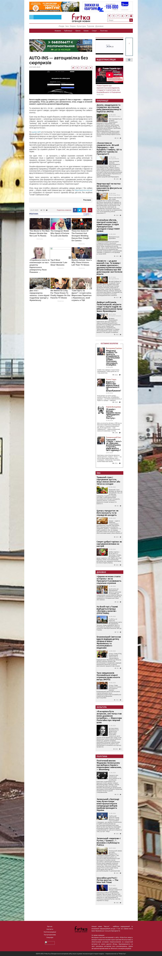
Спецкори (49, 937)
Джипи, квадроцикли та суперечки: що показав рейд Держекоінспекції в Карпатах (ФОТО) (109, 108)
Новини (58, 31)
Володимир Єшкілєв (114, 348)
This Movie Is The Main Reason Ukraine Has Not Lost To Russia (40, 233)
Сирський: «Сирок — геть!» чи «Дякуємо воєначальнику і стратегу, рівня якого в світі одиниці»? (114, 444)
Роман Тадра (111, 379)
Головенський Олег (113, 437)
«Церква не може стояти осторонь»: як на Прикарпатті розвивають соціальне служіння (109, 579)
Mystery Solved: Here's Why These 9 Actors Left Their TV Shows (82, 262)
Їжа (67, 26)
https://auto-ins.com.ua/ (83, 190)
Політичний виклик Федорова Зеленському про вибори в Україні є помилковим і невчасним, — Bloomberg (109, 765)
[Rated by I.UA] (50, 943)
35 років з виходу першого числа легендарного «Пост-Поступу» (113, 413)
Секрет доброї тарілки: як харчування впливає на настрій (109, 543)
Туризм (90, 26)
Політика (103, 31)
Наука (73, 26)
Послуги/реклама (50, 935)
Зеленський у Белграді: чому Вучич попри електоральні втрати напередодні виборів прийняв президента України (108, 804)
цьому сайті (36, 132)
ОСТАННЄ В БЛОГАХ (109, 343)
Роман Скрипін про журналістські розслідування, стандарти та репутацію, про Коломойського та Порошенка (109, 88)
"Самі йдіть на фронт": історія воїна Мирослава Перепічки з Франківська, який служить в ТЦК (81, 295)
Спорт (94, 31)
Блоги (78, 31)
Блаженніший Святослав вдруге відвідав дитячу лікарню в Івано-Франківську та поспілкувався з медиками (109, 642)
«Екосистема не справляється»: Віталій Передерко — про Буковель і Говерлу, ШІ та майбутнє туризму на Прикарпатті (109, 148)
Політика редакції (50, 932)
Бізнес (86, 31)
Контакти (50, 929)
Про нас (49, 926)
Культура (81, 26)
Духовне (99, 26)
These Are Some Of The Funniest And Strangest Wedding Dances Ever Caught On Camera (80, 236)
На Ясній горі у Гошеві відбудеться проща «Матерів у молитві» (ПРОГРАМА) (107, 610)
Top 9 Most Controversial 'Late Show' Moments (58, 262)
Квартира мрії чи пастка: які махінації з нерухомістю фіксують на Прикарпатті (109, 187)
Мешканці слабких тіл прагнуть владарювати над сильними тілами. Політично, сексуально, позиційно (113, 358)
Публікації (68, 31)
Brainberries (40, 239)
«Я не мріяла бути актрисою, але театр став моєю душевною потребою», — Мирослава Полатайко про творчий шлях (109, 717)
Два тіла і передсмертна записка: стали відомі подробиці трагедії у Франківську (39, 295)
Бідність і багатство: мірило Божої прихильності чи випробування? (113, 386)
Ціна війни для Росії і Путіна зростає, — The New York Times (107, 880)
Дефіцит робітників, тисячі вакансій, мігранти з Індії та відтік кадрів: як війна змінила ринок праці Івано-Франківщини (109, 306)
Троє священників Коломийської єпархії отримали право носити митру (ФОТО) (108, 676)
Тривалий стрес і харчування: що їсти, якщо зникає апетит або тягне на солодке (108, 480)
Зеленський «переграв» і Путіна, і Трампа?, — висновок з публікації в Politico (109, 841)
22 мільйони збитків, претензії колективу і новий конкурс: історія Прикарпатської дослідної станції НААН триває (108, 225)
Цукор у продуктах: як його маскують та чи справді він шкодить (107, 512)
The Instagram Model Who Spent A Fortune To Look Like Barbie (59, 233)
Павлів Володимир (113, 407)
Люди (61, 26)
